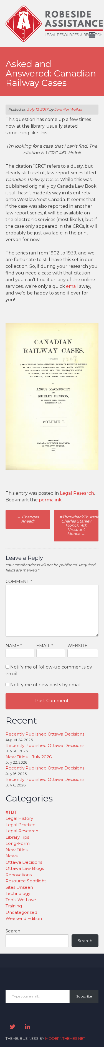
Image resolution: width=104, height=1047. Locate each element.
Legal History (19, 818)
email (72, 286)
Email (44, 645)
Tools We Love (21, 899)
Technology (18, 893)
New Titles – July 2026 (29, 756)
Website (77, 645)
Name (14, 645)
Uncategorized (21, 912)
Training (14, 906)
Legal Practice (20, 824)
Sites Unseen (19, 887)
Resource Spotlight (26, 880)
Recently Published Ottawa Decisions (45, 734)
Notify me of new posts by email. (46, 684)
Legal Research (77, 493)
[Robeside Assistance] (54, 40)
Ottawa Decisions (24, 862)
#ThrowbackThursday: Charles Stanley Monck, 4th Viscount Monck (80, 525)
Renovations (19, 874)
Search (13, 931)
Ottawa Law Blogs (25, 868)
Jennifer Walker (68, 109)
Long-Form (18, 843)
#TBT (11, 812)
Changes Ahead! (28, 519)
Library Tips (17, 837)
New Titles (16, 849)
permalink (50, 500)
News (11, 855)
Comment (19, 581)
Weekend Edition (24, 918)
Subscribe (84, 996)
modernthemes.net (65, 1038)
